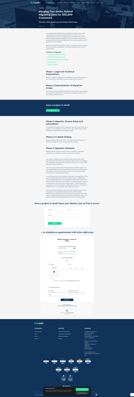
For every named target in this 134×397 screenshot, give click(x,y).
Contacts (93, 2)
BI (44, 26)
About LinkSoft (85, 2)
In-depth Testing (52, 62)
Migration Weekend (53, 64)
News (36, 334)
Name (69, 209)
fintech (40, 26)
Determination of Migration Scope (56, 57)
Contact (36, 338)
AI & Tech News (51, 2)
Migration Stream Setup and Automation (58, 59)
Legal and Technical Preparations (56, 54)
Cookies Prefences (82, 393)
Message (49, 215)
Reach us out (53, 110)
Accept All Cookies (82, 389)
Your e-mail (50, 209)
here (70, 391)
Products (60, 338)
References (72, 2)
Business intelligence (63, 336)
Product (66, 2)
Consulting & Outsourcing (64, 334)
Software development (63, 331)
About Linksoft (38, 331)
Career (78, 2)
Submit (55, 223)
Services (59, 2)
